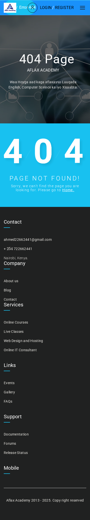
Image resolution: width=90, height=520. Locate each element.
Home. (68, 190)
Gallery (9, 392)
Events (9, 383)
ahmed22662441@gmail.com (28, 240)
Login (46, 7)
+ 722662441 (18, 249)
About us (11, 281)
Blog (7, 290)
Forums (10, 443)
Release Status (16, 453)
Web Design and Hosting (23, 341)
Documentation (16, 434)
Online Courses (16, 322)
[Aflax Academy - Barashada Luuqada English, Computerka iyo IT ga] (10, 8)
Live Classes (14, 332)
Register (64, 7)
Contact (10, 299)
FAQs (8, 401)
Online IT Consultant (20, 350)
